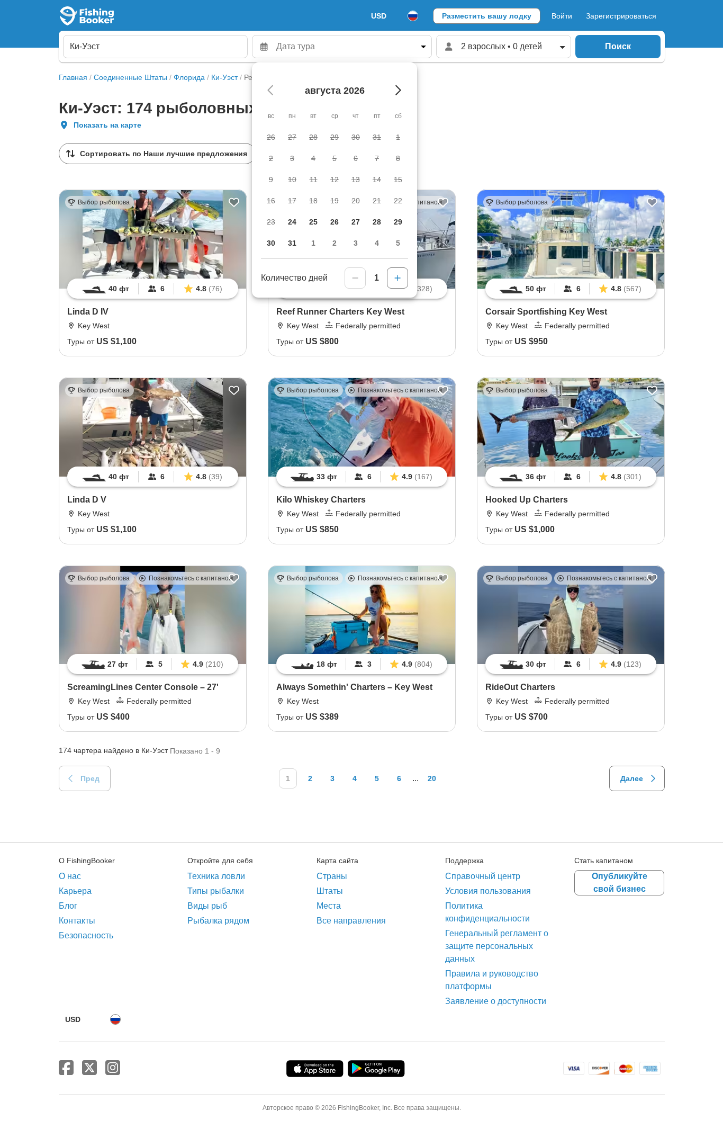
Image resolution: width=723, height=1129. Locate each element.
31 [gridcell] (292, 243)
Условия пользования (488, 890)
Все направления (351, 920)
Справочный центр (482, 876)
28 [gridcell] (377, 222)
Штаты (330, 890)
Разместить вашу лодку (486, 16)
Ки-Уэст (224, 77)
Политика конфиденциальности (487, 912)
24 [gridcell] (292, 222)
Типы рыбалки (215, 890)
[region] (152, 289)
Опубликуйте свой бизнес (619, 882)
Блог (68, 905)
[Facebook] (66, 1068)
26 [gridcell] (334, 222)
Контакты (77, 920)
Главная (73, 77)
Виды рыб (207, 905)
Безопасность (86, 935)
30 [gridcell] (271, 243)
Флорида (189, 77)
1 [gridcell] (313, 243)
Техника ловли (216, 876)
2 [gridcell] (334, 243)
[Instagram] (112, 1068)
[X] (89, 1068)
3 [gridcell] (356, 243)
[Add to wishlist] (233, 202)
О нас (70, 876)
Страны (332, 876)
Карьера (75, 890)
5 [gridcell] (398, 243)
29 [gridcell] (398, 222)
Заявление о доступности (495, 1001)
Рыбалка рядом (218, 920)
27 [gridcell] (355, 222)
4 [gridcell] (377, 243)
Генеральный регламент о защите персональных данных (496, 946)
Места (329, 905)
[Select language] (412, 15)
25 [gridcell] (313, 222)
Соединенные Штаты (130, 77)
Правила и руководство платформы (491, 980)
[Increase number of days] (397, 278)
